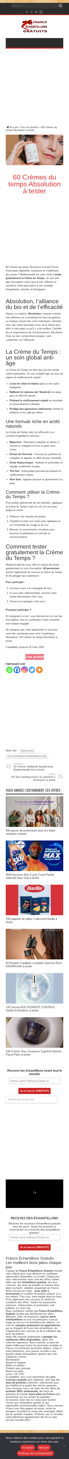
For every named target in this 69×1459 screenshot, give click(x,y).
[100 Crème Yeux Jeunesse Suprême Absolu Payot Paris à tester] (34, 1046)
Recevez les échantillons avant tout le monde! (34, 1072)
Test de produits (30, 127)
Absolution (35, 267)
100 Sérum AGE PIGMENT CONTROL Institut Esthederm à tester (30, 1008)
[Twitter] (36, 12)
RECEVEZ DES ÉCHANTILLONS (34, 1218)
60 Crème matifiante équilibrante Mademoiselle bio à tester (33, 767)
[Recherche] (60, 6)
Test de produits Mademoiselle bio (26, 756)
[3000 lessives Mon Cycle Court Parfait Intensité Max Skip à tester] (34, 870)
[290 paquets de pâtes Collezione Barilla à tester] (34, 914)
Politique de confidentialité (35, 1453)
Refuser (44, 1447)
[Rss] (27, 12)
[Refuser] (64, 1446)
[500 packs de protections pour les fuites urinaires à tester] (34, 826)
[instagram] (41, 12)
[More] (39, 670)
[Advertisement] (34, 89)
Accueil (14, 127)
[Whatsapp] (9, 670)
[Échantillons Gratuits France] (34, 30)
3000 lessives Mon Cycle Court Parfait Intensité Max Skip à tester (30, 876)
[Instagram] (24, 670)
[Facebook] (32, 12)
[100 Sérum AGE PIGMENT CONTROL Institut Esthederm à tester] (34, 1002)
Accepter (27, 1447)
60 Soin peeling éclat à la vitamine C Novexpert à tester (34, 777)
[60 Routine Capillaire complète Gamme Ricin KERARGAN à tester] (34, 958)
